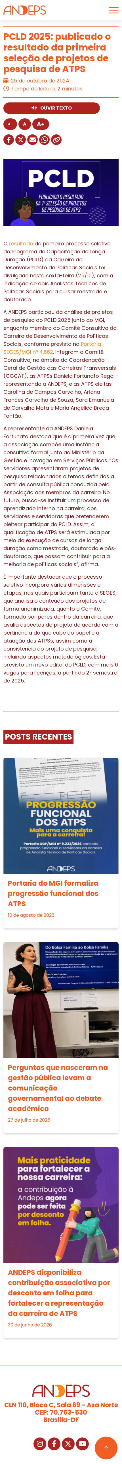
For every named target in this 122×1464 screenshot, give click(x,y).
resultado (21, 243)
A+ (41, 124)
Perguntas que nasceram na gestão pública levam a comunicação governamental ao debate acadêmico (58, 1088)
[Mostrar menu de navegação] (114, 10)
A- (10, 124)
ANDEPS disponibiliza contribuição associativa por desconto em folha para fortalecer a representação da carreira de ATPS (59, 1293)
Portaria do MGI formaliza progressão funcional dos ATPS (53, 893)
